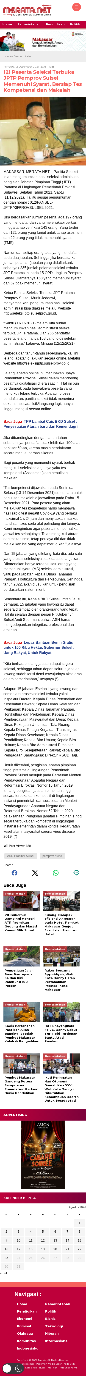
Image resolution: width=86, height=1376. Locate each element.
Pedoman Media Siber (49, 1364)
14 (67, 1240)
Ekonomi (24, 1319)
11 (31, 1240)
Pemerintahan (29, 24)
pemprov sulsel (52, 856)
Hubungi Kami (68, 1367)
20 (55, 1249)
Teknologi (54, 1326)
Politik (75, 24)
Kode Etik (69, 1364)
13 (55, 1240)
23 (6, 1258)
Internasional (56, 1341)
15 (79, 1240)
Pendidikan (55, 24)
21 (67, 1249)
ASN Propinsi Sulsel (20, 856)
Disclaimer (28, 1364)
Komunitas (26, 1341)
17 (18, 1249)
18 (31, 1249)
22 (79, 1249)
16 (6, 1249)
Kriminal (24, 1326)
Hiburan (52, 1333)
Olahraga (25, 1333)
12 (43, 1240)
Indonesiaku (28, 1348)
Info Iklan (52, 1367)
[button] (13, 1368)
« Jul (3, 1273)
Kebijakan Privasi (35, 1367)
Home (7, 24)
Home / (8, 56)
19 (43, 1249)
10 (18, 1240)
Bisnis (50, 1319)
